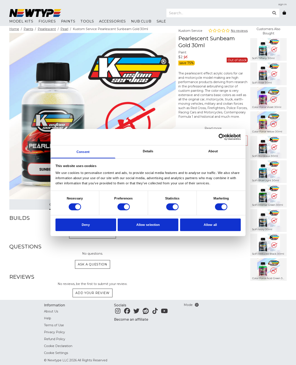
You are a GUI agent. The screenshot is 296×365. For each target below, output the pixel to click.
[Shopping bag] (284, 13)
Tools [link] (87, 21)
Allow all (210, 225)
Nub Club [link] (141, 21)
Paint (182, 52)
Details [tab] (148, 151)
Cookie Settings (56, 353)
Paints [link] (68, 21)
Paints (28, 29)
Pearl (64, 29)
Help (47, 318)
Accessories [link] (112, 21)
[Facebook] (127, 312)
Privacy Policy (54, 332)
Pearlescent (47, 29)
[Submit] (274, 13)
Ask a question (92, 264)
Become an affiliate (131, 319)
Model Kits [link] (21, 21)
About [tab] (213, 151)
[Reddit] (146, 312)
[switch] (123, 206)
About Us (51, 311)
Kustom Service (190, 31)
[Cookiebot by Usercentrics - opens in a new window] (222, 137)
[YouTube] (164, 312)
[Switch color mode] (196, 305)
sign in (282, 4)
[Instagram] (118, 312)
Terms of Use (54, 325)
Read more (213, 128)
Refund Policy (54, 339)
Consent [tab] (82, 151)
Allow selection (148, 225)
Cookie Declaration (58, 346)
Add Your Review (92, 293)
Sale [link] (161, 21)
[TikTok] (155, 312)
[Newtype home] (35, 13)
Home (14, 29)
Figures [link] (47, 21)
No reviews (239, 31)
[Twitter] (136, 312)
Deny (85, 225)
